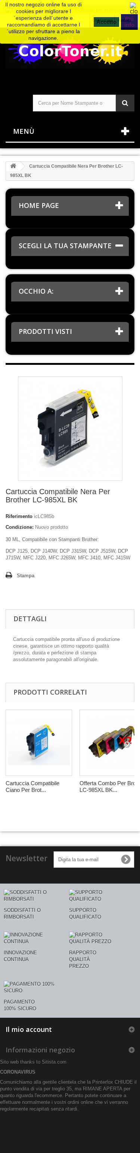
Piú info (129, 22)
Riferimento (19, 516)
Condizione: (20, 527)
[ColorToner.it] (70, 54)
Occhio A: (36, 291)
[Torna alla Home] (13, 166)
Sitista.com (54, 1062)
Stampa (25, 575)
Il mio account (29, 1029)
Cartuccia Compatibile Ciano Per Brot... (32, 786)
